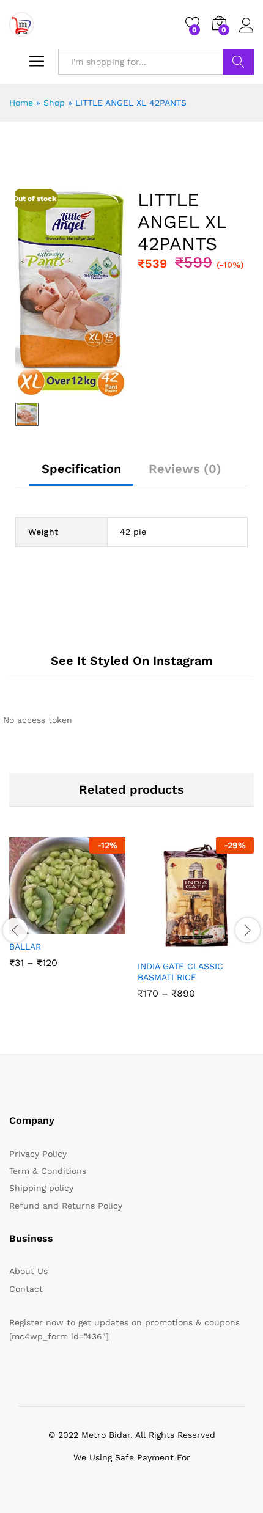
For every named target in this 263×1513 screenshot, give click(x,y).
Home (21, 103)
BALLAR (25, 946)
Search (238, 62)
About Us (28, 1271)
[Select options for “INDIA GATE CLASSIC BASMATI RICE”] (165, 946)
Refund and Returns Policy (65, 1206)
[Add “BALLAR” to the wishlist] (93, 926)
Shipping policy (41, 1188)
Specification (81, 469)
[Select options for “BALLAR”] (37, 926)
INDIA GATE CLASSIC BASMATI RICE (180, 971)
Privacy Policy (38, 1154)
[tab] (81, 474)
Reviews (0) (185, 469)
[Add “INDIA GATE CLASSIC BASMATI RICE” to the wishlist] (222, 946)
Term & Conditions (47, 1171)
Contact (26, 1289)
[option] (67, 912)
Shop (54, 103)
